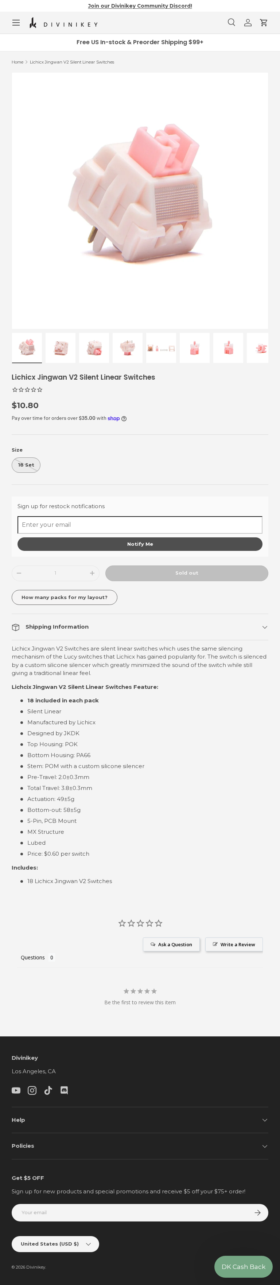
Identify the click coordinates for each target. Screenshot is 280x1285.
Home (17, 62)
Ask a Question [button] (175, 944)
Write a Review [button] (238, 944)
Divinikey (35, 1267)
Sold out (186, 573)
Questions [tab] (33, 957)
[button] (264, 23)
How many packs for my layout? (65, 597)
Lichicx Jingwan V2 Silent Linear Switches (72, 62)
